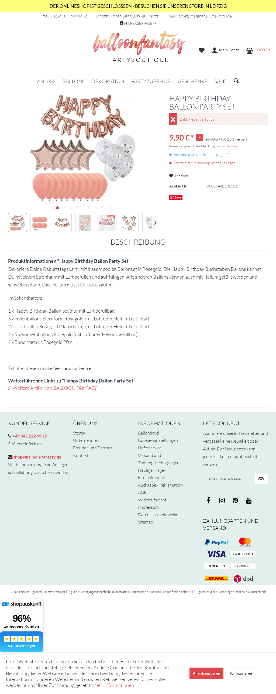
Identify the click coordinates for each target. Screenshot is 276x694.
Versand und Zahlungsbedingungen (159, 459)
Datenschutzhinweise (158, 514)
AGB (142, 492)
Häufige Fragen (152, 470)
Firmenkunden (151, 477)
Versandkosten (226, 146)
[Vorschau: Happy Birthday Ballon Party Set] (17, 222)
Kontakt (80, 455)
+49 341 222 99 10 (29, 435)
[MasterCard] (216, 554)
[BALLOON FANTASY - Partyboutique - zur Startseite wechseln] (139, 49)
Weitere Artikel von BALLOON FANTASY (54, 388)
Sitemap (145, 522)
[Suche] (236, 81)
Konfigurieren (240, 673)
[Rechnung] (216, 566)
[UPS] (243, 578)
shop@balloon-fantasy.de (36, 456)
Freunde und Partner (92, 447)
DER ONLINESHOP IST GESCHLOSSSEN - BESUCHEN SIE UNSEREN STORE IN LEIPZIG (138, 6)
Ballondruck (149, 433)
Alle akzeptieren (206, 673)
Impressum (148, 507)
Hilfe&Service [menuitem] (138, 23)
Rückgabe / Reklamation (160, 485)
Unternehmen (86, 440)
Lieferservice (149, 447)
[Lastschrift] (243, 554)
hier (189, 592)
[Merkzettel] (201, 50)
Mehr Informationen (113, 685)
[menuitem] (201, 50)
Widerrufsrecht (152, 499)
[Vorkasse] (243, 566)
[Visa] (243, 542)
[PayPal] (216, 542)
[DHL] (216, 578)
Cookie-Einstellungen (158, 440)
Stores (79, 433)
